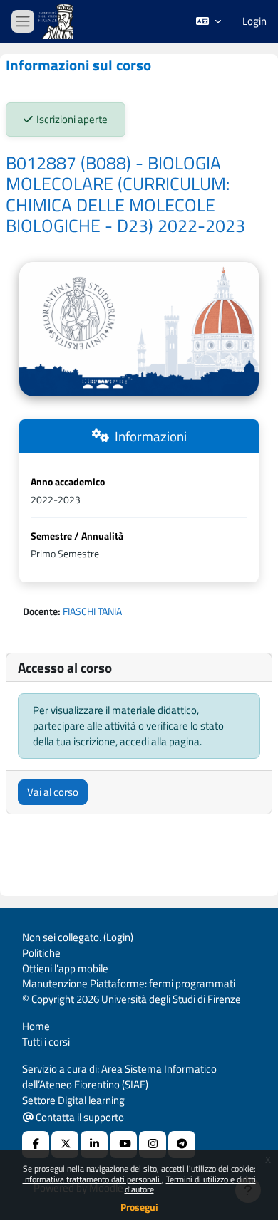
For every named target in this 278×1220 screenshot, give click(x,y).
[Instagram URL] (152, 1144)
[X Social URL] (64, 1144)
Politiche (41, 953)
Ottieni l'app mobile (65, 968)
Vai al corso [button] (52, 792)
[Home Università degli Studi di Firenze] (57, 21)
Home (36, 1026)
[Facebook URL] (35, 1144)
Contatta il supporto (79, 1117)
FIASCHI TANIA (92, 611)
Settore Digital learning (73, 1100)
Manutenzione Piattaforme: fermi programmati (128, 983)
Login (254, 21)
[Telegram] (181, 1144)
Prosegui (139, 1206)
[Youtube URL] (123, 1144)
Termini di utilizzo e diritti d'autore (190, 1184)
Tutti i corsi (46, 1042)
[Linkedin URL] (94, 1144)
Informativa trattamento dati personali (92, 1179)
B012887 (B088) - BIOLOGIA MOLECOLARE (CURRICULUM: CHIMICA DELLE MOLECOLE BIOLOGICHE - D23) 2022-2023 (125, 194)
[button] (208, 21)
